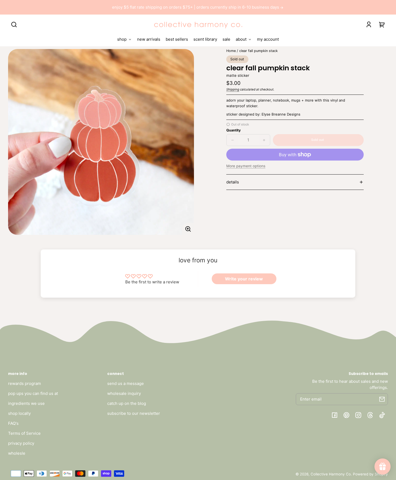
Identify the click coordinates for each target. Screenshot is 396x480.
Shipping (232, 89)
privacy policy (21, 443)
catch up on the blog (126, 403)
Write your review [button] (244, 278)
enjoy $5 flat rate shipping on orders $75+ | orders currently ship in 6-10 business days (196, 7)
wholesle (16, 453)
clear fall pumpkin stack (258, 51)
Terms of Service (24, 433)
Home (231, 51)
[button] (14, 24)
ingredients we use (26, 403)
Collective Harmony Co (331, 474)
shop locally (19, 413)
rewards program (24, 383)
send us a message (125, 383)
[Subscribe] (382, 399)
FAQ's (13, 423)
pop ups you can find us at (33, 393)
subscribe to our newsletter (133, 413)
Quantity (233, 130)
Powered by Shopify (370, 474)
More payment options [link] (245, 166)
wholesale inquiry (124, 393)
